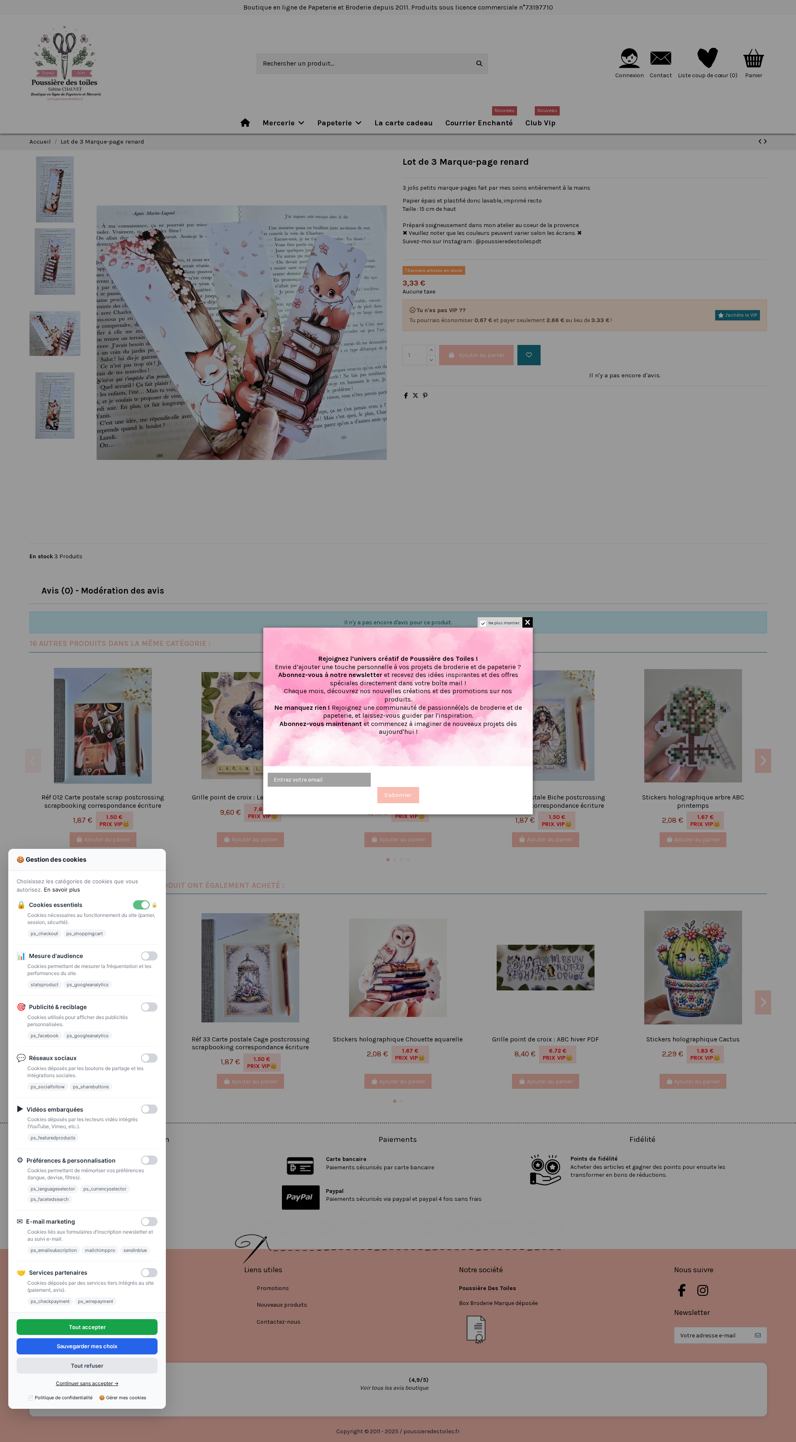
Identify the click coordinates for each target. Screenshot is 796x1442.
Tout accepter (87, 1327)
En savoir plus (62, 889)
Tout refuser (87, 1365)
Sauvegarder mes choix (87, 1346)
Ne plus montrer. (504, 623)
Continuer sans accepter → (87, 1383)
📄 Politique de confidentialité (60, 1397)
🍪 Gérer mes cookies (122, 1397)
